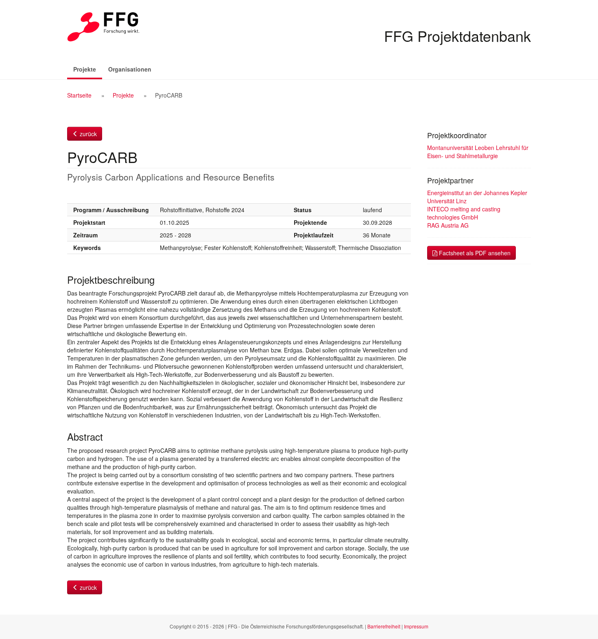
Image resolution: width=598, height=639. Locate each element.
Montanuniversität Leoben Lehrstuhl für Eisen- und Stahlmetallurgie (477, 151)
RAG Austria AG (448, 225)
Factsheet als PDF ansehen (474, 253)
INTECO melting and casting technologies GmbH (463, 213)
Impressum (416, 626)
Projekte (87, 69)
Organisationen (129, 69)
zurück (87, 134)
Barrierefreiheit (383, 626)
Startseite (79, 95)
